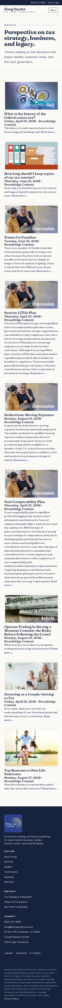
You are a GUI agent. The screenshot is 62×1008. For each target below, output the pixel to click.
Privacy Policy (11, 998)
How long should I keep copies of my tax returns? (29, 175)
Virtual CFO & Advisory (16, 901)
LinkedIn (8, 953)
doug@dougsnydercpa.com (18, 926)
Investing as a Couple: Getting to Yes (29, 696)
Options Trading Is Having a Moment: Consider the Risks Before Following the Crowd (27, 630)
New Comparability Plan (24, 502)
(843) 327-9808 (38, 2)
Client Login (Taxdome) (16, 942)
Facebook (21, 953)
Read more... (48, 131)
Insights (8, 866)
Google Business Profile (16, 936)
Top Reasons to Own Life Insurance (25, 772)
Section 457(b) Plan (20, 312)
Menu (53, 10)
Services (8, 861)
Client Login (53, 2)
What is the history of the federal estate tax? (25, 116)
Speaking (9, 876)
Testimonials (10, 871)
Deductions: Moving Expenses (29, 415)
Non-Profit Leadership (15, 906)
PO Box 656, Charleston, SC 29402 (22, 931)
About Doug (10, 856)
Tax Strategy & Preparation (18, 896)
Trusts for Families (20, 237)
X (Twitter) (35, 953)
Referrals (9, 881)
